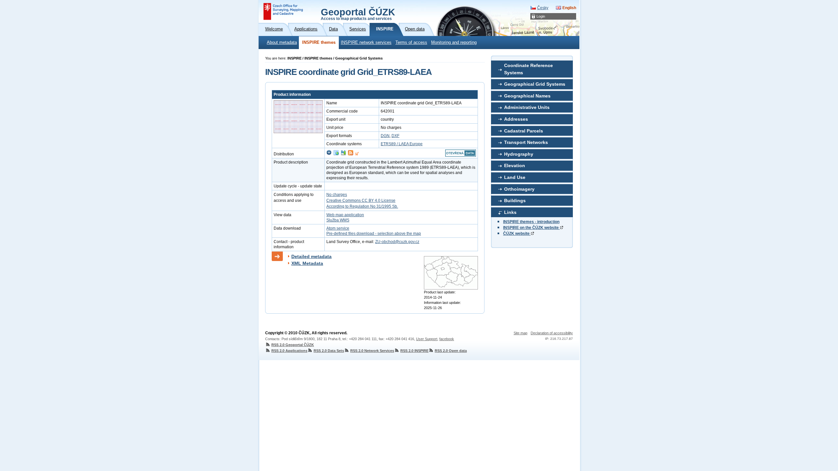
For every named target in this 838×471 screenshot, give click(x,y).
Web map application (345, 215)
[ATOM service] (350, 154)
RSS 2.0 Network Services (372, 351)
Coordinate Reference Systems (528, 69)
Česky (542, 8)
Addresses (516, 119)
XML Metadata (307, 263)
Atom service (337, 228)
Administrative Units (527, 107)
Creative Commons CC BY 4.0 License (360, 200)
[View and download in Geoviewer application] (329, 154)
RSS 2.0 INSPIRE (414, 351)
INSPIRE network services (366, 42)
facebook (446, 339)
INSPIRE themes (319, 42)
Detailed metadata (311, 256)
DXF (395, 135)
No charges (336, 194)
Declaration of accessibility (552, 333)
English (569, 8)
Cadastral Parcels (523, 130)
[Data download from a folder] (343, 154)
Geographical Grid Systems (534, 84)
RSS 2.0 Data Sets (329, 351)
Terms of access (411, 42)
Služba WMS (337, 220)
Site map (520, 333)
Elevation (514, 165)
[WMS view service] (336, 154)
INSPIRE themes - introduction (531, 221)
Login (541, 16)
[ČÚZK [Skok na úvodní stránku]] (283, 11)
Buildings (515, 200)
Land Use (514, 177)
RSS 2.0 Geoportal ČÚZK (292, 345)
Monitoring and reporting (454, 42)
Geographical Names (527, 95)
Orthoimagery (519, 189)
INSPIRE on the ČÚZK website (531, 227)
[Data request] (357, 154)
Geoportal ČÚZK (358, 14)
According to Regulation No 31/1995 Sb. (362, 206)
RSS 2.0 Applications (289, 351)
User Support (426, 339)
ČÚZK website (517, 233)
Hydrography (518, 154)
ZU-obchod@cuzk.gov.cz (397, 241)
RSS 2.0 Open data (451, 351)
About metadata (282, 42)
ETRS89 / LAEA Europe (402, 144)
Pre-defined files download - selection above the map (373, 233)
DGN (385, 135)
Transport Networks (526, 142)
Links (510, 212)
